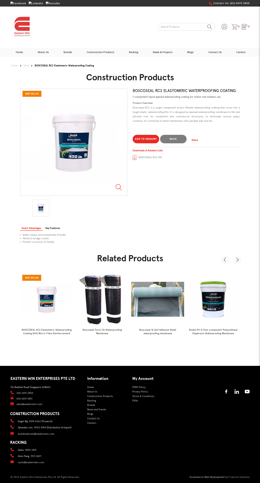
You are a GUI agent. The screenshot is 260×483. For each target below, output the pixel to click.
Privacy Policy (140, 391)
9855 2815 (30, 450)
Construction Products (100, 396)
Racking (91, 400)
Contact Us (93, 418)
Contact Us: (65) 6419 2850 (231, 3)
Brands (91, 405)
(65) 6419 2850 (25, 393)
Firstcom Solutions (239, 477)
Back (173, 138)
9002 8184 (40, 427)
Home (14, 65)
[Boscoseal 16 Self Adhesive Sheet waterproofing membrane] (157, 299)
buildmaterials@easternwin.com (36, 433)
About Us (92, 391)
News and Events (96, 409)
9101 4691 (36, 456)
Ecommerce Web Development (207, 477)
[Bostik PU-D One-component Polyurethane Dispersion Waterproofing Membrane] (213, 299)
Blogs (90, 413)
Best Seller (31, 277)
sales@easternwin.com (29, 404)
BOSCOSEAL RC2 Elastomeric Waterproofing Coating (64, 65)
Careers (91, 422)
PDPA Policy (138, 387)
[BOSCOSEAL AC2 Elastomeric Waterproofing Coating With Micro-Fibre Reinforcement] (46, 299)
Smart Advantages (31, 228)
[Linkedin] (36, 3)
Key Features (52, 228)
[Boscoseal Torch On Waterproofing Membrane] (102, 299)
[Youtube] (53, 3)
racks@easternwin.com (31, 462)
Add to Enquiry (146, 138)
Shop (26, 65)
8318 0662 (35, 421)
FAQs (135, 400)
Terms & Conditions (143, 396)
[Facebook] (18, 3)
